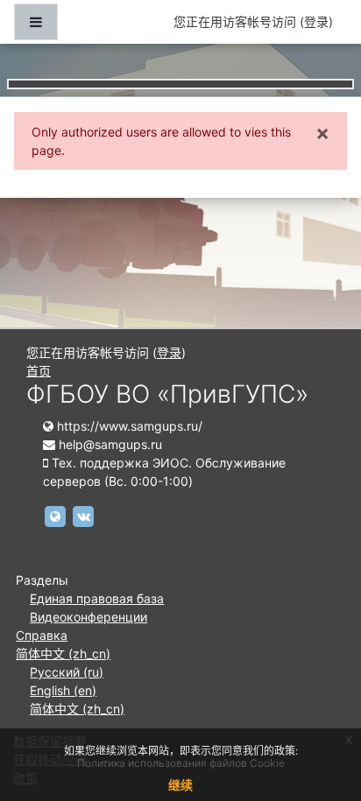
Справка (41, 635)
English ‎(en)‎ (63, 690)
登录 (316, 21)
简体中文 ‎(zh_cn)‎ (63, 653)
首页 (38, 370)
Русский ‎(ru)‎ (66, 671)
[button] (321, 714)
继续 (180, 784)
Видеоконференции (88, 616)
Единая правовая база (97, 598)
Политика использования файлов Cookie (181, 762)
